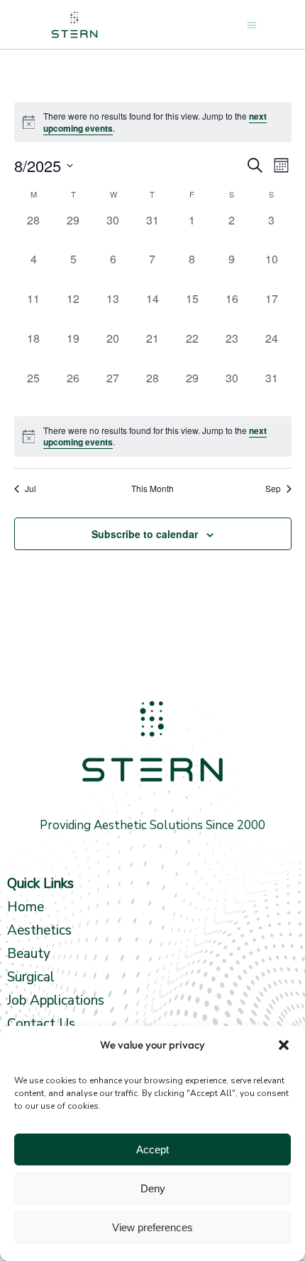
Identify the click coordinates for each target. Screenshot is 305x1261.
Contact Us (41, 1024)
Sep (273, 488)
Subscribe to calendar (145, 534)
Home (25, 907)
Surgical (31, 977)
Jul (30, 488)
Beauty (30, 954)
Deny (152, 1188)
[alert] (153, 436)
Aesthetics (39, 930)
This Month (152, 488)
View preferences (152, 1227)
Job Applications (55, 1000)
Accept (152, 1149)
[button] (284, 1045)
